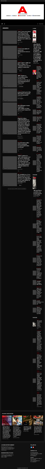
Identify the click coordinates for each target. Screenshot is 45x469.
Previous (9, 188)
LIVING (34, 31)
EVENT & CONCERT (39, 145)
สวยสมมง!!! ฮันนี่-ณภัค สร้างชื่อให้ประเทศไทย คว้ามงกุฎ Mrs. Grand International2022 (24, 94)
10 (23, 188)
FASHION (38, 80)
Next (25, 188)
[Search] (37, 24)
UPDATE (21, 47)
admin (21, 84)
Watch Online (41, 23)
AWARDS (19, 47)
